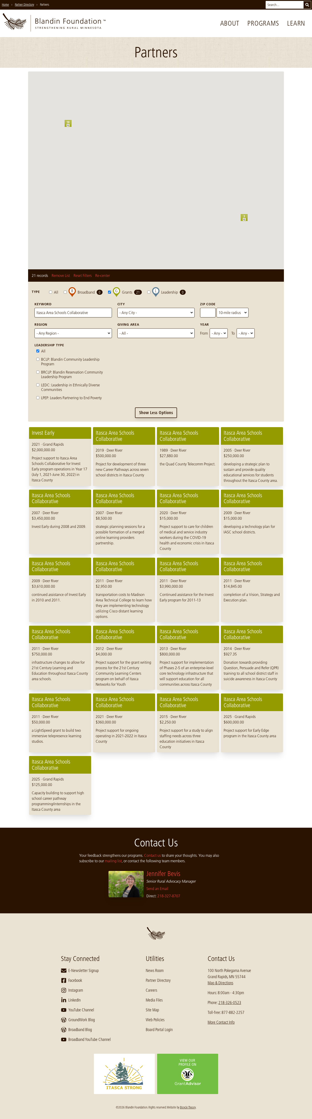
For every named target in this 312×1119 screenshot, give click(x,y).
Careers (151, 990)
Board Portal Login (159, 1029)
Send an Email (157, 888)
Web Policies (155, 1019)
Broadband (89, 292)
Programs (263, 23)
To (233, 333)
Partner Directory (158, 980)
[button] (247, 221)
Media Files (154, 1000)
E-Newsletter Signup (83, 970)
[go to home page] (54, 23)
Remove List (61, 275)
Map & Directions (220, 982)
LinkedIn (74, 1000)
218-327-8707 (168, 896)
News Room (155, 970)
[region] (156, 621)
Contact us (152, 855)
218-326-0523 (229, 1002)
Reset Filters (83, 275)
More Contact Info (221, 1022)
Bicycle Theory (188, 1107)
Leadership (172, 292)
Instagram (75, 990)
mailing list (113, 861)
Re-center (102, 275)
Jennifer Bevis (163, 874)
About (229, 23)
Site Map (152, 1010)
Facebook (75, 980)
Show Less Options (156, 412)
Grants (131, 292)
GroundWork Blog (81, 1019)
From (204, 333)
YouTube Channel (81, 1010)
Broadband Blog (80, 1029)
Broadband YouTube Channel (89, 1039)
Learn (296, 23)
